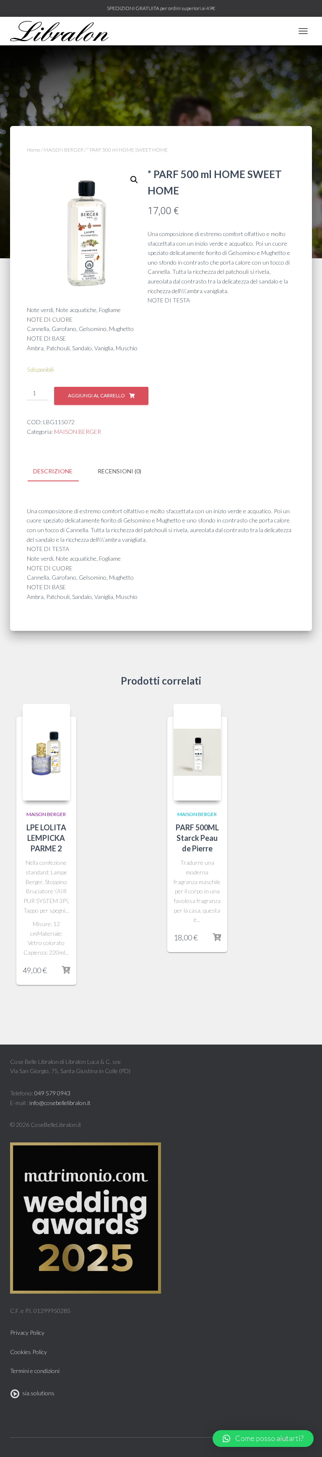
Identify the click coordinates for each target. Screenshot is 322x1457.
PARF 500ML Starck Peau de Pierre (197, 838)
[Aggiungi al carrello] (66, 970)
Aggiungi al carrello (96, 395)
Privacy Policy (27, 1332)
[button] (263, 1438)
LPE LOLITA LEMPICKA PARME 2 (46, 838)
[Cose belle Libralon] (62, 31)
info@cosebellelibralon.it (60, 1102)
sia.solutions (37, 1393)
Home (33, 150)
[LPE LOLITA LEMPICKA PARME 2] (46, 752)
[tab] (59, 471)
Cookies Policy (28, 1351)
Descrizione (53, 471)
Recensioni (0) (119, 471)
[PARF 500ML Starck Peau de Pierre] (197, 752)
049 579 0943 (52, 1093)
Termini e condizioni (35, 1370)
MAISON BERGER (63, 150)
